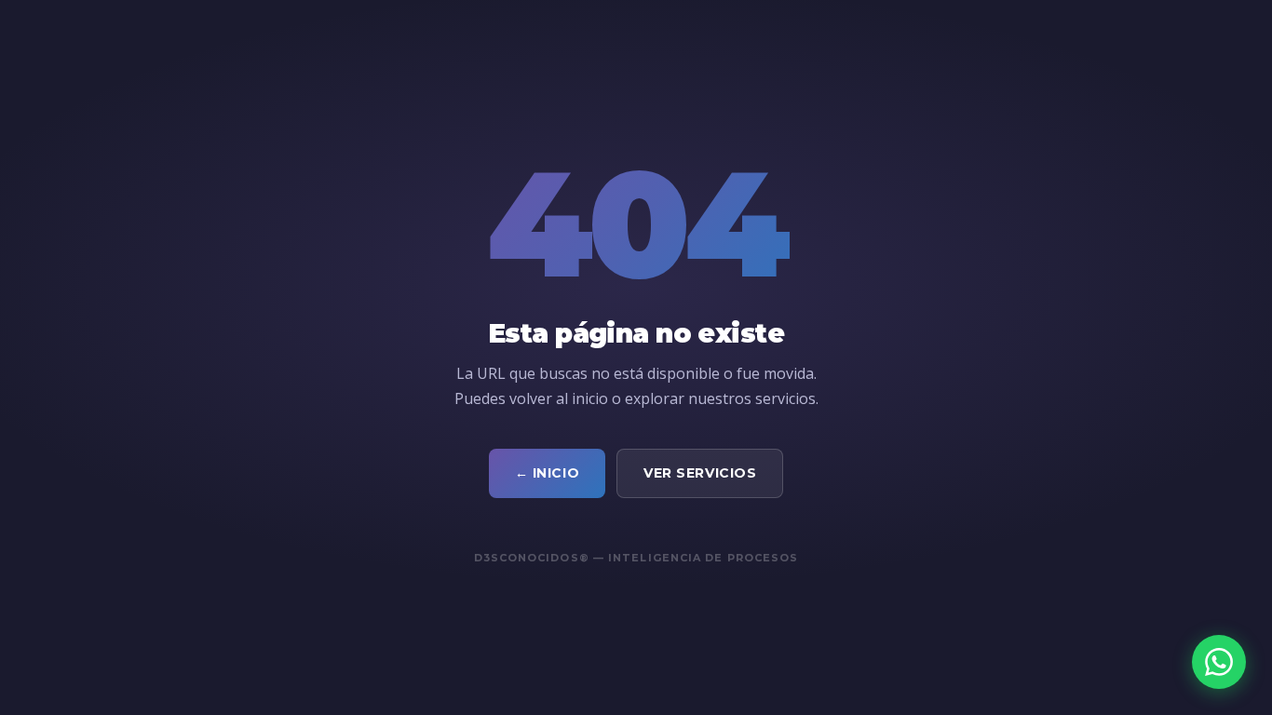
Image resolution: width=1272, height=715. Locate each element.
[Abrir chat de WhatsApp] (1219, 662)
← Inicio (547, 473)
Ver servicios (699, 473)
